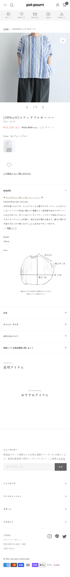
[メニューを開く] (5, 5)
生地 (5, 313)
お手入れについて (10, 336)
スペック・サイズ (10, 325)
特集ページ (12, 228)
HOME (6, 29)
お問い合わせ (9, 549)
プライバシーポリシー (12, 540)
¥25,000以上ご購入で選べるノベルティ (23, 197)
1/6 (35, 107)
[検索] (12, 5)
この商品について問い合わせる (17, 174)
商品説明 (7, 191)
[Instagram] (50, 537)
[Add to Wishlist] (7, 165)
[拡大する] (63, 41)
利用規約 (7, 535)
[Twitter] (64, 537)
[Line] (57, 537)
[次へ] (43, 107)
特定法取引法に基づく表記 (14, 544)
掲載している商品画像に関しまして (18, 348)
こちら (62, 459)
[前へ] (27, 107)
